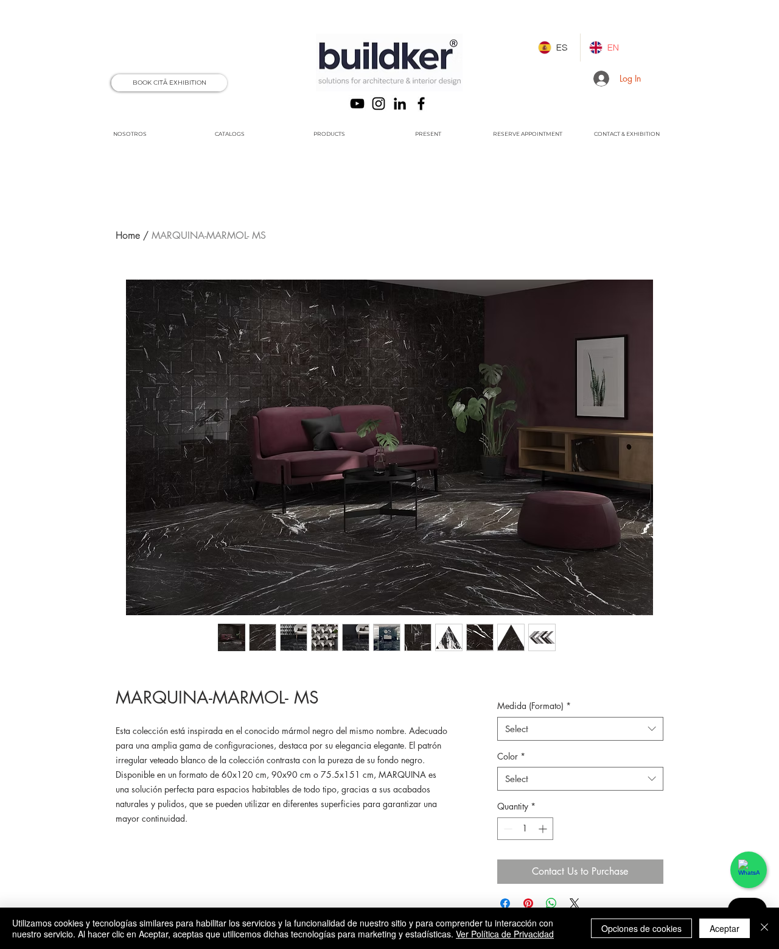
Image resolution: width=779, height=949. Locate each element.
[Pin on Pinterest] (528, 903)
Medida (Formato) (534, 705)
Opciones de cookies (641, 928)
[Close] (764, 928)
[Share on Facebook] (505, 903)
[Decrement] (506, 828)
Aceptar (724, 928)
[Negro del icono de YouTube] (357, 103)
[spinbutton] (525, 828)
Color (511, 756)
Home (128, 235)
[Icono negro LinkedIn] (399, 103)
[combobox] (580, 729)
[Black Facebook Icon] (421, 103)
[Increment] (543, 828)
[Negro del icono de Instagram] (378, 103)
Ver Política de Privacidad (505, 934)
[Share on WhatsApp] (551, 903)
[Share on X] (574, 903)
